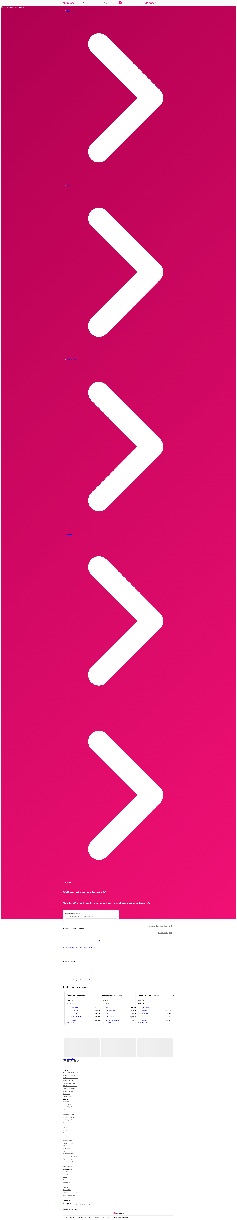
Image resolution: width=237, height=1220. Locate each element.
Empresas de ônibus (68, 1104)
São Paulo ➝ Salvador (69, 1088)
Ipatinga (144, 1020)
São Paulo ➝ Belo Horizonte (70, 1078)
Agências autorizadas (68, 1153)
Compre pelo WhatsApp (69, 1195)
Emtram (65, 1122)
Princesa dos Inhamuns (69, 1133)
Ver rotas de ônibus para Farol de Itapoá (76, 980)
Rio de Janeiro (74, 1007)
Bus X (64, 1109)
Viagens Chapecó (67, 1107)
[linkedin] (74, 1061)
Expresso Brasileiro (68, 1140)
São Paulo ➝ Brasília (68, 1091)
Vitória (108, 1014)
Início (77, 3)
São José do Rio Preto (76, 1017)
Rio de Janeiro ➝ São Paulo (70, 1072)
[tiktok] (78, 1061)
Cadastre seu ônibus (68, 1143)
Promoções (86, 3)
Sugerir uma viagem (68, 1159)
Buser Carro (66, 1101)
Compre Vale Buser (68, 1161)
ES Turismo (66, 1138)
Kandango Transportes (69, 1117)
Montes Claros (146, 1014)
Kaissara (65, 1130)
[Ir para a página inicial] (69, 1059)
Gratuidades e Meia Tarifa (70, 1192)
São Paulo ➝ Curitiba (68, 1080)
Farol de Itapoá (165, 932)
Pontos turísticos (67, 1166)
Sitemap (65, 1197)
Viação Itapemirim (68, 1120)
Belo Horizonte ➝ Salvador (70, 1086)
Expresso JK (66, 1112)
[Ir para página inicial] (68, 3)
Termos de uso (67, 1182)
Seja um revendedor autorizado (71, 1151)
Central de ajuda (67, 1171)
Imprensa (65, 1174)
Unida (64, 1135)
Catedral (65, 1125)
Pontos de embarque (68, 1164)
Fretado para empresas (69, 1148)
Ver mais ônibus (71, 1022)
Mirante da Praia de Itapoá (160, 926)
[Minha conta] (120, 2)
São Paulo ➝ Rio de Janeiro (70, 1075)
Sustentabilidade (67, 1190)
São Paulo (109, 1007)
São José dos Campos (112, 1020)
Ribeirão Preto (74, 1014)
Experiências (97, 2)
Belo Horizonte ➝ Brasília (70, 1083)
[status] (82, 1047)
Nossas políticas (67, 1184)
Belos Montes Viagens (68, 1114)
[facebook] (68, 1061)
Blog (64, 1179)
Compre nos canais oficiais (70, 1156)
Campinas (73, 1020)
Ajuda (114, 3)
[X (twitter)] (71, 1061)
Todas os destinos (67, 1096)
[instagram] (64, 1061)
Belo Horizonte (74, 1010)
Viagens (106, 3)
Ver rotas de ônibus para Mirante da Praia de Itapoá (80, 947)
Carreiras (65, 1187)
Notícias (65, 1177)
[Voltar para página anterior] (124, 3)
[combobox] (91, 916)
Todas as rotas (66, 1094)
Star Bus (65, 1127)
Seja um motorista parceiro (70, 1146)
